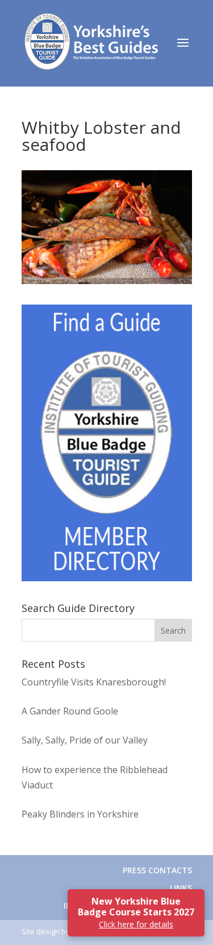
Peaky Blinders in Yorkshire (80, 814)
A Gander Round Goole (70, 711)
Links (181, 887)
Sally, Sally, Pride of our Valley (85, 740)
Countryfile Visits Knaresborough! (94, 682)
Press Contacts (157, 870)
